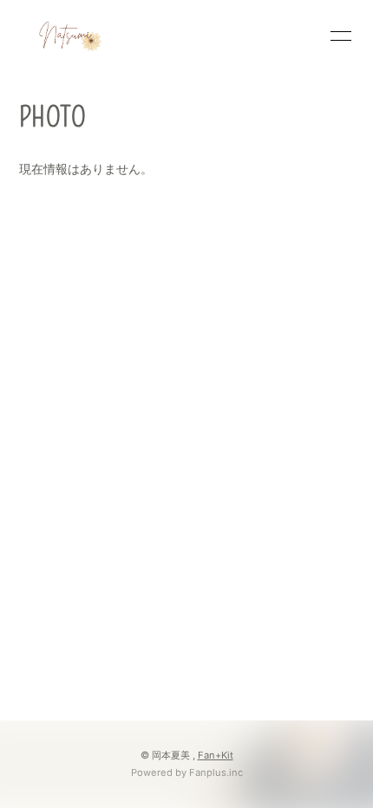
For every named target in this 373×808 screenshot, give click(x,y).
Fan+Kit (215, 755)
